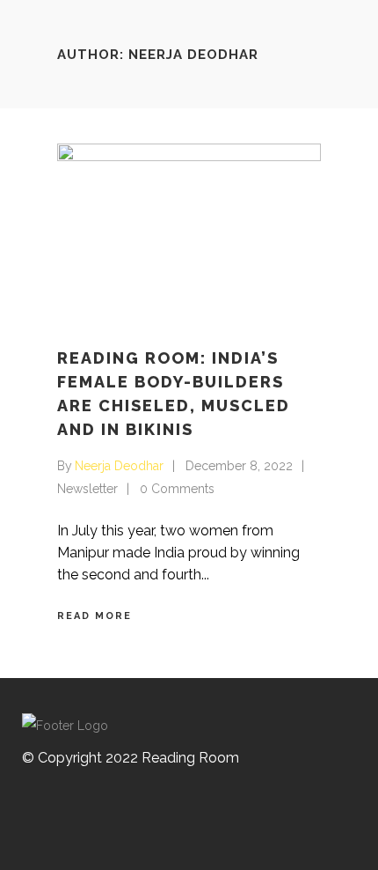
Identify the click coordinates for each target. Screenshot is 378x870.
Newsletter (87, 489)
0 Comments (177, 489)
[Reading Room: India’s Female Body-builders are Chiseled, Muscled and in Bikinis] (189, 232)
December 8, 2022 (239, 466)
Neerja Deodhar (119, 466)
